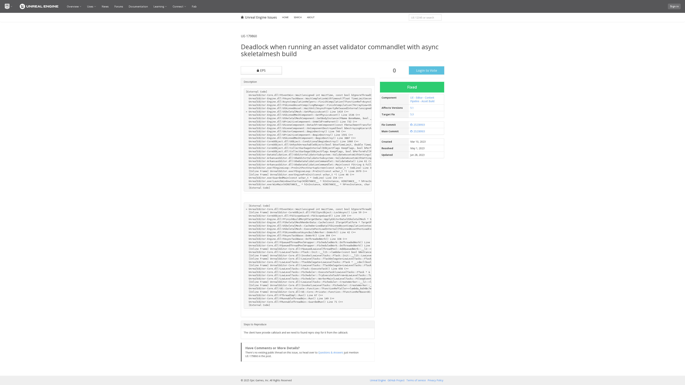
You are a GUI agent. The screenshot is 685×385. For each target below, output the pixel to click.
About (310, 17)
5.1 (412, 107)
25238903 (419, 124)
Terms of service (416, 380)
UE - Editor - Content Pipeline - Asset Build (422, 99)
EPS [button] (263, 70)
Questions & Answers (330, 352)
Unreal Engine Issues (261, 17)
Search (298, 17)
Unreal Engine (378, 380)
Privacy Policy (435, 380)
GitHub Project (396, 380)
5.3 (412, 114)
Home (285, 17)
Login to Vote (426, 70)
